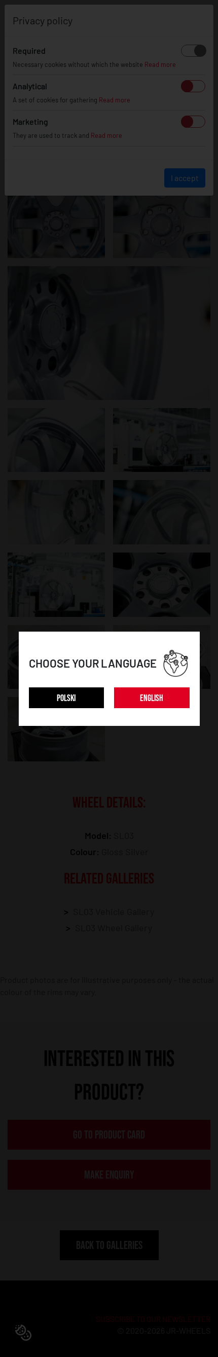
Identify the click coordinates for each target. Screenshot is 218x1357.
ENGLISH (151, 698)
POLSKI (66, 698)
